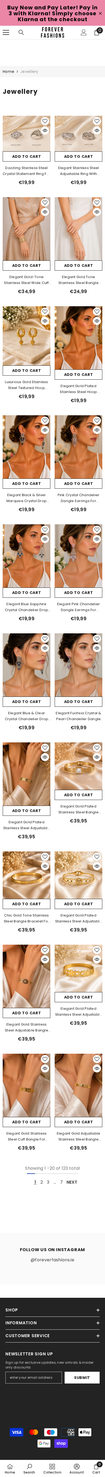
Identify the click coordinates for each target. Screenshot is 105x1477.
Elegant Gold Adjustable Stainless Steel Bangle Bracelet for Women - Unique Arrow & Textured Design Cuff (78, 1136)
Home (8, 71)
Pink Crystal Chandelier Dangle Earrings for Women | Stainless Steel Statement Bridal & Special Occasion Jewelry (78, 498)
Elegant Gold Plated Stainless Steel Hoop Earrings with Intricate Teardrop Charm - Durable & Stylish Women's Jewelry (78, 389)
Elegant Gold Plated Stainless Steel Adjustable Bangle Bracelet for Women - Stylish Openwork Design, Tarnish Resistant (78, 1012)
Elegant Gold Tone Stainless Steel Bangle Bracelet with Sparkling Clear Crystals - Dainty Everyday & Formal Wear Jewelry (78, 280)
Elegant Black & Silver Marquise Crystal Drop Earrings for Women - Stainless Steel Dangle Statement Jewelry (26, 498)
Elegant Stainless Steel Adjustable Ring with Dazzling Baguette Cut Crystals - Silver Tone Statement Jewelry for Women (78, 171)
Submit (82, 1377)
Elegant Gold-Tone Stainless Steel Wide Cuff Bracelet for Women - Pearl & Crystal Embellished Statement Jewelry (26, 280)
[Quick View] (45, 130)
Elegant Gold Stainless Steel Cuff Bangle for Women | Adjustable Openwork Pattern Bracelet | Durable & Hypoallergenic (26, 1136)
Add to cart (26, 156)
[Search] (21, 32)
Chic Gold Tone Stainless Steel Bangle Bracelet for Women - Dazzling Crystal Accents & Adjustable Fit (26, 918)
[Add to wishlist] (45, 121)
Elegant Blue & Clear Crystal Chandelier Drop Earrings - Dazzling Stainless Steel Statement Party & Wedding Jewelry (27, 716)
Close (100, 14)
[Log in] (84, 32)
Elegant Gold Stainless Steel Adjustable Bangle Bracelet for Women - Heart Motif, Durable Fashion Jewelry (26, 1027)
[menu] (6, 32)
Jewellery (29, 71)
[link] (29, 1468)
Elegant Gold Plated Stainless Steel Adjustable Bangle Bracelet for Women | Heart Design (78, 918)
